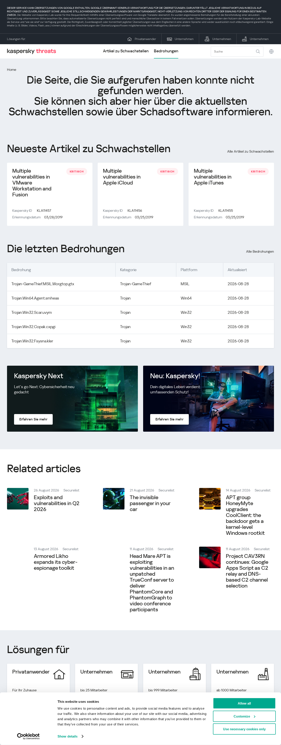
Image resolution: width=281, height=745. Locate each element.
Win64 (186, 298)
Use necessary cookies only (244, 729)
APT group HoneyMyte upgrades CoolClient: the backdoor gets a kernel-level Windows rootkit (245, 515)
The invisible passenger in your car (150, 503)
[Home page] (33, 51)
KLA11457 (44, 210)
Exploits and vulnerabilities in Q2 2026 (56, 503)
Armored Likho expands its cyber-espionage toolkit (55, 562)
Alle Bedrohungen (260, 251)
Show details (67, 736)
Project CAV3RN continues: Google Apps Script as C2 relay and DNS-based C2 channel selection (247, 571)
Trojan (125, 298)
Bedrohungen (166, 51)
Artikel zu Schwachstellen (126, 51)
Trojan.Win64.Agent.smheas (35, 298)
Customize (242, 716)
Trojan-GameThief (135, 283)
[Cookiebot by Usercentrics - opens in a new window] (28, 736)
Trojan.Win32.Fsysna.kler (32, 341)
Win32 (186, 312)
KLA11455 (225, 210)
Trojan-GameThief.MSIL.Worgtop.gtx (42, 283)
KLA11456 (135, 210)
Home (11, 70)
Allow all (244, 703)
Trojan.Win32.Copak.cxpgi (33, 326)
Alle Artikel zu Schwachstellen (250, 151)
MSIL (185, 283)
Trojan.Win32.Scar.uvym (31, 312)
